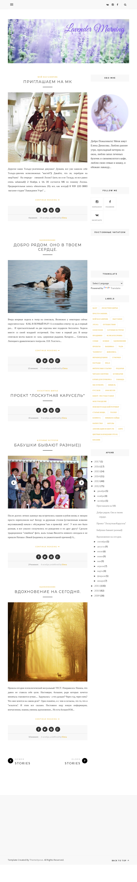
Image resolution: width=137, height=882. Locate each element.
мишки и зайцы (112, 418)
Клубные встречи (47, 440)
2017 (97, 461)
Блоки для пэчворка (102, 379)
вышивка (109, 346)
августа (101, 546)
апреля (100, 566)
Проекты (97, 346)
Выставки (117, 319)
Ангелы (110, 423)
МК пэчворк (98, 385)
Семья (95, 341)
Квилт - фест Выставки (103, 396)
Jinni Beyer (110, 390)
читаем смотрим (100, 374)
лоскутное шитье (47, 391)
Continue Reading (46, 200)
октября (101, 500)
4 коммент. (33, 217)
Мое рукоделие (100, 401)
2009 (97, 595)
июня (100, 556)
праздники (97, 335)
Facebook (110, 207)
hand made (98, 330)
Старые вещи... (99, 412)
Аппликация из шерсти (103, 429)
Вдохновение (48, 240)
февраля (101, 576)
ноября (100, 495)
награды (97, 363)
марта (100, 571)
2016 (97, 466)
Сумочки (116, 357)
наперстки (98, 423)
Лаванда (120, 379)
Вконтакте (97, 220)
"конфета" (97, 352)
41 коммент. (33, 418)
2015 (97, 471)
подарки (120, 368)
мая (99, 561)
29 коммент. (33, 564)
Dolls (107, 363)
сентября (101, 541)
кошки (106, 341)
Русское (96, 390)
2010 (97, 590)
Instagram (97, 207)
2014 (97, 476)
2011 (97, 585)
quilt (95, 308)
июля (99, 551)
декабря (101, 491)
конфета (97, 418)
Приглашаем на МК (47, 82)
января (100, 580)
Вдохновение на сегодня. (48, 591)
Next (81, 482)
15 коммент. (33, 368)
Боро (120, 429)
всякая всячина (114, 335)
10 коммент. (33, 737)
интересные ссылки (102, 368)
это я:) (95, 324)
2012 (97, 486)
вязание (96, 440)
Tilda (121, 346)
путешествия (109, 324)
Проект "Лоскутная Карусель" (47, 395)
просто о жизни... (100, 313)
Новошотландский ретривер (106, 407)
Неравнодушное (100, 357)
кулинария (118, 374)
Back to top (119, 860)
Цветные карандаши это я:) (105, 434)
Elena (64, 217)
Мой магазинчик (48, 77)
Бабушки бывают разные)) (47, 445)
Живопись (111, 352)
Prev (13, 482)
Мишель (112, 385)
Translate (115, 288)
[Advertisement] (68, 825)
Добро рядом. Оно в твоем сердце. (48, 247)
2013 (97, 481)
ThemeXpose (36, 859)
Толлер (113, 412)
